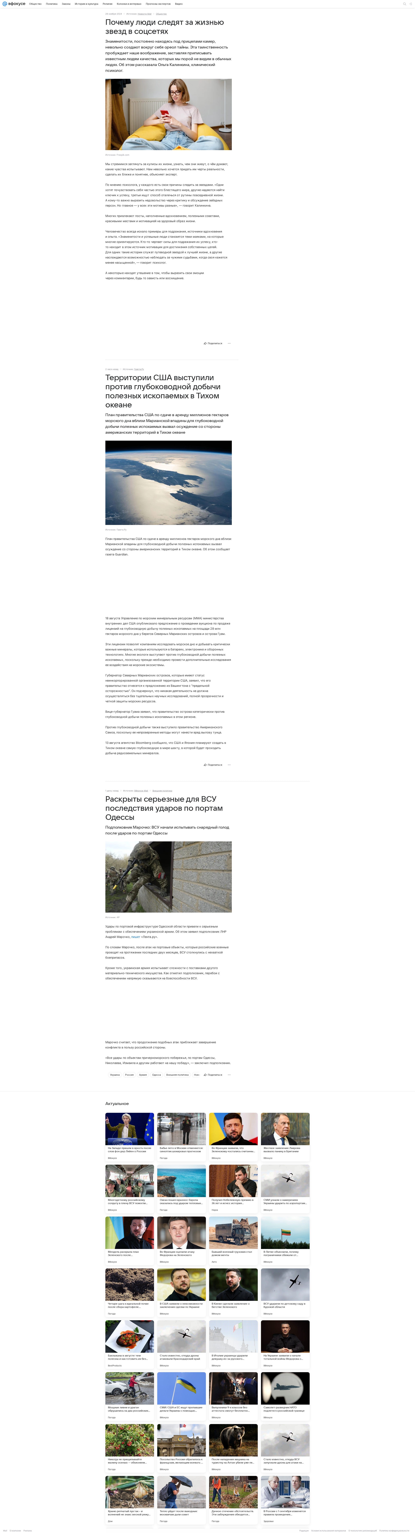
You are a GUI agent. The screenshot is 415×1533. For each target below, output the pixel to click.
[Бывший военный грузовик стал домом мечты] (233, 1241)
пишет (135, 937)
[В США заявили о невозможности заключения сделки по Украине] (181, 1292)
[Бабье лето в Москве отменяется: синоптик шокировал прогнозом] (181, 1137)
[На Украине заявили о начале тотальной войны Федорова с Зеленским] (285, 1344)
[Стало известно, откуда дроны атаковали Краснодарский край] (181, 1344)
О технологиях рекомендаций (363, 1530)
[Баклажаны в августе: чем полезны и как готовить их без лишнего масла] (129, 1344)
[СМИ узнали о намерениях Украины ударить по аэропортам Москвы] (285, 1189)
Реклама (28, 1530)
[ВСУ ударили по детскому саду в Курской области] (285, 1292)
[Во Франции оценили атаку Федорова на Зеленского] (181, 1241)
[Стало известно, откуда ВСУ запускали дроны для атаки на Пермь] (285, 1448)
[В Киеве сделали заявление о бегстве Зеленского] (233, 1292)
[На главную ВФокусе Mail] (16, 4)
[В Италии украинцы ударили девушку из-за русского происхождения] (233, 1344)
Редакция (304, 1530)
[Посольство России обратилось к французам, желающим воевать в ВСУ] (181, 1448)
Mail (5, 1530)
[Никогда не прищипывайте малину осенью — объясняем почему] (129, 1448)
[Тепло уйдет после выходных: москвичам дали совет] (181, 1500)
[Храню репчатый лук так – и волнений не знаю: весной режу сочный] (129, 1500)
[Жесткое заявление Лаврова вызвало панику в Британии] (285, 1137)
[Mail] (5, 4)
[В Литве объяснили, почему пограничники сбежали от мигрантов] (285, 1241)
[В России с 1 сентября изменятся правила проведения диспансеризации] (285, 1500)
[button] (168, 115)
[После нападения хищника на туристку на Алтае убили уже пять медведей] (233, 1448)
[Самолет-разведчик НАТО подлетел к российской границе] (285, 1396)
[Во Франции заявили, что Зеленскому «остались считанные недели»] (233, 1137)
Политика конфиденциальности (394, 1530)
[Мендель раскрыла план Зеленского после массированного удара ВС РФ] (129, 1241)
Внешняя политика (162, 790)
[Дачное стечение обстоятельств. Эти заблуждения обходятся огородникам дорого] (233, 1500)
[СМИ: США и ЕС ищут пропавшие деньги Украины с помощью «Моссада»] (181, 1396)
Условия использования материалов (328, 1530)
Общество (161, 13)
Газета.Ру (139, 369)
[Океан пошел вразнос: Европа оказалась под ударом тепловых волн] (181, 1189)
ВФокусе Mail (141, 790)
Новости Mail (144, 13)
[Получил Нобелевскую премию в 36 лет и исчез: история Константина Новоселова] (233, 1189)
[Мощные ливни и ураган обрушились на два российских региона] (129, 1396)
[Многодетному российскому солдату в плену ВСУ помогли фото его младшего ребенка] (129, 1189)
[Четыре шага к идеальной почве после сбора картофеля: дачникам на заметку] (129, 1292)
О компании (15, 1530)
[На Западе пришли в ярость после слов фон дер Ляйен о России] (129, 1137)
